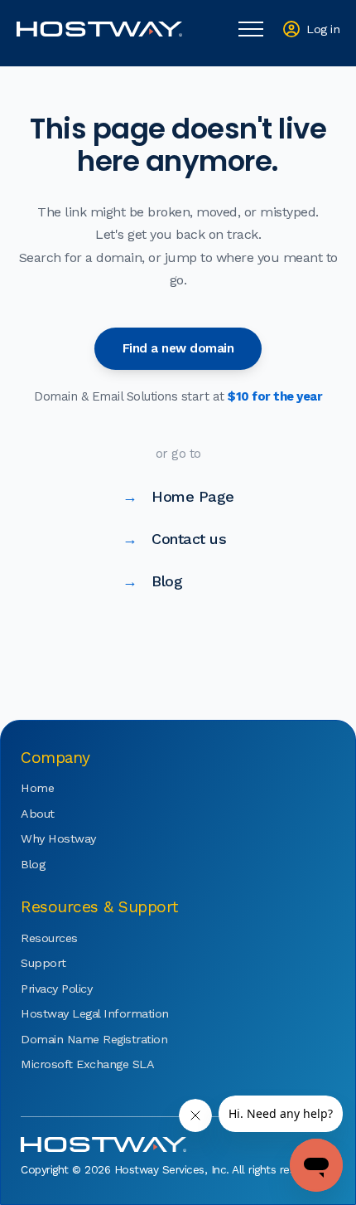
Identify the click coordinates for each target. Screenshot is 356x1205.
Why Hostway (58, 838)
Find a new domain (178, 348)
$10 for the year (275, 396)
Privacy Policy (56, 988)
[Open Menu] (250, 29)
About (38, 813)
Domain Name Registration (70, 1039)
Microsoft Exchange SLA (70, 1064)
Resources (49, 938)
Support (43, 962)
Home (37, 787)
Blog (153, 581)
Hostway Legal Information (70, 1013)
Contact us (175, 538)
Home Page (178, 496)
